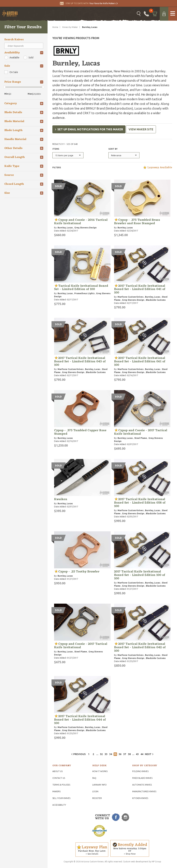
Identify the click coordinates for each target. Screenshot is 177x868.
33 (106, 754)
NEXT (148, 754)
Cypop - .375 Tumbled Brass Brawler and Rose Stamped (137, 221)
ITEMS (55, 149)
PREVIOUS (79, 754)
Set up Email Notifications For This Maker (90, 129)
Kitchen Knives (140, 798)
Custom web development (135, 861)
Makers (56, 791)
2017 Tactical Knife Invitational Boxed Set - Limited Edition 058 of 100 (139, 503)
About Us (57, 771)
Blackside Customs (156, 300)
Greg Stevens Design (85, 227)
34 (110, 754)
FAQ (94, 778)
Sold (31, 57)
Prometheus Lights (84, 293)
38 (129, 754)
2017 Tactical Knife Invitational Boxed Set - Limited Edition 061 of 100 (139, 361)
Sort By (113, 149)
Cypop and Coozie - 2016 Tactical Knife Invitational (81, 221)
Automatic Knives (142, 785)
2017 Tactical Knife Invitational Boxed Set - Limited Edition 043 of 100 (80, 361)
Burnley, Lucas (65, 227)
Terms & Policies (61, 785)
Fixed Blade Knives (142, 778)
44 (142, 754)
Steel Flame (140, 438)
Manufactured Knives (144, 791)
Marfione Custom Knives (130, 297)
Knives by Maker (70, 27)
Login (95, 791)
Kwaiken (60, 499)
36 (120, 754)
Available (14, 57)
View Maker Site (141, 129)
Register (97, 798)
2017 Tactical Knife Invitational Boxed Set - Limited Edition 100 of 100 (139, 575)
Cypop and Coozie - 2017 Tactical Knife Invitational (140, 432)
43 (137, 754)
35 (115, 754)
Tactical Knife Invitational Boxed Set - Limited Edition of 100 (81, 287)
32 (101, 754)
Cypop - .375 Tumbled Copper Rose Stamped (80, 432)
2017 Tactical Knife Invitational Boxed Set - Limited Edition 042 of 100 (140, 647)
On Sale (14, 72)
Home (55, 27)
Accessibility (59, 805)
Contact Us (58, 778)
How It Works (100, 771)
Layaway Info (99, 785)
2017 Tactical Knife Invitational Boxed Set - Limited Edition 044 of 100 (80, 720)
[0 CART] (154, 13)
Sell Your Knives (61, 798)
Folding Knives (140, 771)
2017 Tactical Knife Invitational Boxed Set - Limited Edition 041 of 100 (139, 289)
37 (124, 754)
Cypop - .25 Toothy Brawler (78, 571)
